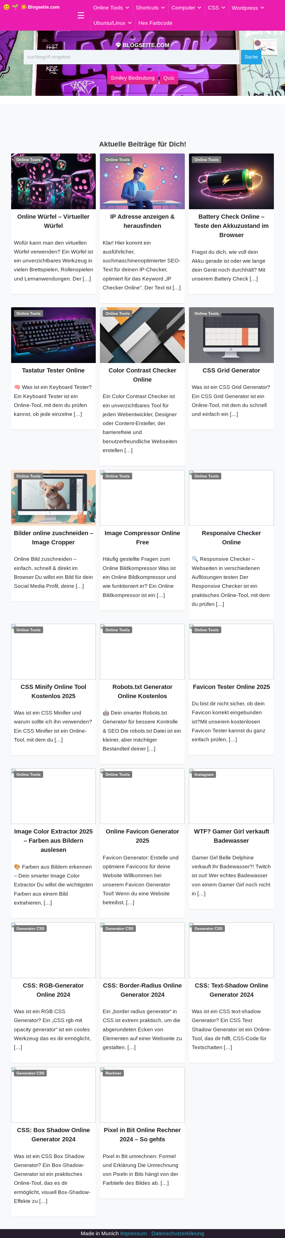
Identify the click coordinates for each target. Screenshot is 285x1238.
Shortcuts (147, 8)
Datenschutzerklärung (177, 1233)
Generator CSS (30, 928)
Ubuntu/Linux (110, 23)
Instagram (204, 774)
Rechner (113, 1073)
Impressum (133, 1233)
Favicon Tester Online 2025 (231, 686)
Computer (183, 8)
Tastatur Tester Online (53, 370)
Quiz (169, 78)
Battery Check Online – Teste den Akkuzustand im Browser (231, 225)
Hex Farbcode (155, 23)
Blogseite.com (44, 7)
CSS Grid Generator (231, 370)
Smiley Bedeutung (133, 78)
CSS (213, 8)
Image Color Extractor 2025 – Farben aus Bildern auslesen (53, 840)
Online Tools (108, 8)
